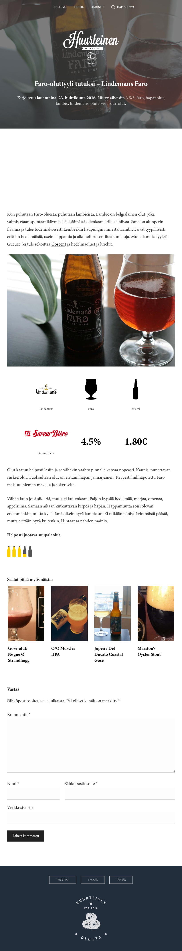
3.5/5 (130, 98)
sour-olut (117, 103)
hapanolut (155, 98)
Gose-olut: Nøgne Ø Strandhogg (19, 655)
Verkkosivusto (20, 807)
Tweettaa (62, 880)
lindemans (79, 103)
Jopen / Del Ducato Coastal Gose (108, 655)
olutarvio (99, 103)
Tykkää (93, 880)
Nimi (13, 783)
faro (140, 98)
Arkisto (97, 7)
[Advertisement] (91, 166)
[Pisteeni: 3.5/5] (91, 551)
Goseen (58, 244)
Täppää (121, 880)
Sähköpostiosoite (81, 783)
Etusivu (60, 7)
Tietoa (79, 7)
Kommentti (18, 714)
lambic (62, 103)
